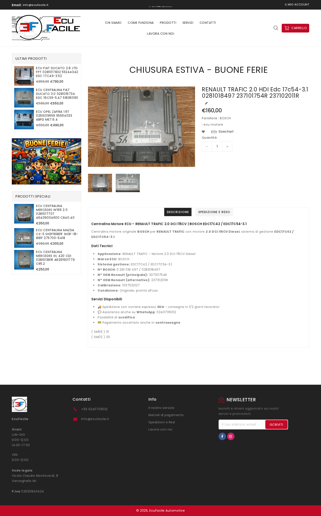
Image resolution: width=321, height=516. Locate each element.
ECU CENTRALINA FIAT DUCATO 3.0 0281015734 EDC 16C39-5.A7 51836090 (57, 94)
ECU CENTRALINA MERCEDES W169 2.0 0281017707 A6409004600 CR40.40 (55, 212)
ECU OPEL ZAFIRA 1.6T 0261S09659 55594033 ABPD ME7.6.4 (54, 115)
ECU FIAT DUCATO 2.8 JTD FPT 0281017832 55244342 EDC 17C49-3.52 (57, 72)
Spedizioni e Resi (161, 422)
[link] (46, 161)
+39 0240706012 (94, 409)
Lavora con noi (160, 429)
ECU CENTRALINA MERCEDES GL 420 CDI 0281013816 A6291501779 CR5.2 (55, 258)
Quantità (209, 137)
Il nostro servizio (161, 408)
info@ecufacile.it (95, 419)
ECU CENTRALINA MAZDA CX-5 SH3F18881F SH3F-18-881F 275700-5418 (57, 234)
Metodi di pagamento (166, 415)
